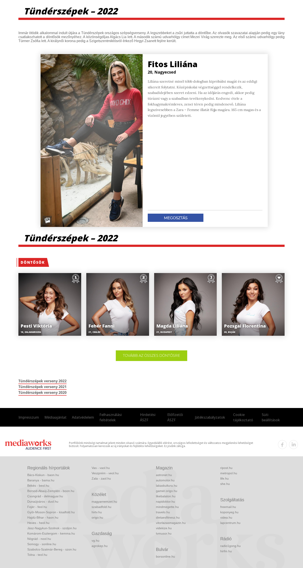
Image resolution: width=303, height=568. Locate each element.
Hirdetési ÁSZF (147, 417)
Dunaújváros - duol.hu (42, 501)
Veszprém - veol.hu (105, 473)
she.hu (225, 484)
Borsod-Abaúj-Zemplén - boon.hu (50, 491)
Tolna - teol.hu (37, 554)
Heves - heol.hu (38, 523)
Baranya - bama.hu (40, 480)
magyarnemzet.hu (104, 501)
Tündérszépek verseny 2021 (42, 386)
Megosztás (175, 218)
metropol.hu (228, 473)
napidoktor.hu (165, 501)
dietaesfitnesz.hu (168, 517)
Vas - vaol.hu (101, 468)
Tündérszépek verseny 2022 (42, 381)
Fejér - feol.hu (37, 507)
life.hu (224, 478)
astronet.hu (164, 475)
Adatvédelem (83, 417)
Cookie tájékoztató (243, 417)
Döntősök (33, 262)
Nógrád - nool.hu (39, 539)
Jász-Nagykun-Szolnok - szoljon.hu (52, 528)
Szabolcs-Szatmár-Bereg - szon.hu (51, 549)
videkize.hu (164, 528)
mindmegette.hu (167, 507)
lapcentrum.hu (230, 523)
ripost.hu (226, 468)
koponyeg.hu (229, 512)
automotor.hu (165, 480)
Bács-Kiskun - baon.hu (43, 475)
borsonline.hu (165, 556)
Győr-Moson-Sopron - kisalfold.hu (51, 512)
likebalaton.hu (165, 496)
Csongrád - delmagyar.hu (45, 496)
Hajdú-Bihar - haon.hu (42, 517)
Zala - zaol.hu (101, 478)
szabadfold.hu (101, 507)
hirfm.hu (226, 551)
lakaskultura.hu (166, 485)
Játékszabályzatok (210, 417)
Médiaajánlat (55, 417)
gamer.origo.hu (166, 491)
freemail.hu (228, 507)
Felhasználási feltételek (110, 417)
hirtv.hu (97, 512)
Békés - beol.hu (38, 485)
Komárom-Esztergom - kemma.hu (51, 533)
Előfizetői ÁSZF (175, 417)
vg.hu (95, 540)
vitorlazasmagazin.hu (171, 523)
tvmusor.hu (163, 533)
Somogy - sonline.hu (41, 544)
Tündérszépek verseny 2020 (42, 392)
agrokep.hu (100, 546)
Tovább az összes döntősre (151, 355)
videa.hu (226, 517)
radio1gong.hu (230, 546)
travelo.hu (163, 512)
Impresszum (28, 417)
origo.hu (97, 517)
